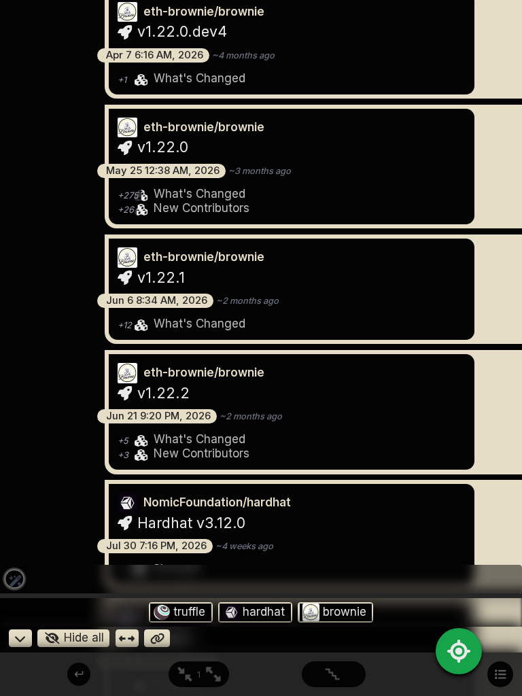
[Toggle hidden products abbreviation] (127, 638)
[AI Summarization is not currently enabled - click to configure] (14, 579)
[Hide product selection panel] (20, 638)
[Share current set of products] (157, 638)
